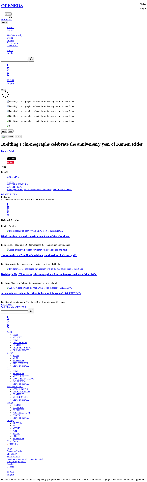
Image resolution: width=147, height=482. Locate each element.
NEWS (16, 340)
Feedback (11, 464)
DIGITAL (17, 415)
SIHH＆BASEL (20, 397)
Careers (10, 466)
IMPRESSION (19, 381)
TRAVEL (17, 423)
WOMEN (17, 337)
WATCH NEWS (20, 389)
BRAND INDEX (9, 194)
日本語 (10, 80)
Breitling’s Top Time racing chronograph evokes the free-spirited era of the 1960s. (49, 274)
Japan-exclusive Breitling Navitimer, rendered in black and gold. (39, 255)
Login (143, 8)
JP (6, 17)
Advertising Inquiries (16, 461)
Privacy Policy (13, 456)
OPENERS (12, 5)
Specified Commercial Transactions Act (25, 459)
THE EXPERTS (20, 363)
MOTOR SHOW (21, 376)
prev (4, 131)
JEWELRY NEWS (21, 391)
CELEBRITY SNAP (22, 347)
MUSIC (16, 433)
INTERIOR (18, 407)
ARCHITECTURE (22, 413)
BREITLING (13, 177)
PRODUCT (18, 410)
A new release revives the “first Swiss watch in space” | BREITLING (41, 293)
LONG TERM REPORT (24, 378)
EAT (15, 425)
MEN (15, 335)
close (18, 137)
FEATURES (18, 345)
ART (15, 431)
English (10, 83)
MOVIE (16, 428)
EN (10, 17)
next (10, 131)
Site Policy (12, 454)
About (10, 50)
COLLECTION (20, 342)
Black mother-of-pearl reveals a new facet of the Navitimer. (35, 236)
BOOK (16, 436)
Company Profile (14, 451)
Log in (10, 53)
